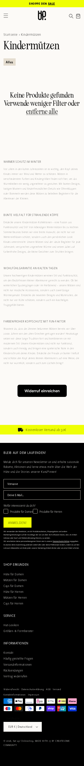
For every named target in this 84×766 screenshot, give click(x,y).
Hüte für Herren (14, 592)
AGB (48, 689)
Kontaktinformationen (15, 694)
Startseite (11, 34)
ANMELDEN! (17, 522)
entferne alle (42, 112)
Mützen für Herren (15, 597)
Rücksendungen (13, 670)
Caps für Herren (13, 603)
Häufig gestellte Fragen (18, 658)
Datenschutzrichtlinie (61, 541)
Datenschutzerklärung (32, 689)
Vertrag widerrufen (15, 676)
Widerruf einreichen (42, 390)
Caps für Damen (13, 586)
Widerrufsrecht (11, 689)
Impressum (33, 694)
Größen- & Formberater (19, 631)
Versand (57, 689)
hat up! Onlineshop (23, 740)
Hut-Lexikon (11, 625)
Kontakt (8, 652)
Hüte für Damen (14, 574)
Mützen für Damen (15, 580)
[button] (71, 16)
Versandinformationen (18, 664)
